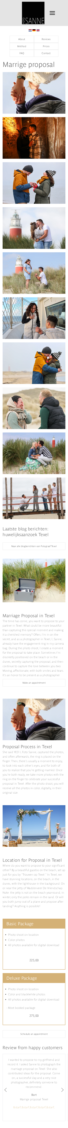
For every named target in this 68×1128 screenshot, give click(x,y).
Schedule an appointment (34, 1034)
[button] (52, 13)
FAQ (22, 53)
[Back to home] (29, 13)
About (21, 39)
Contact (46, 53)
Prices (46, 46)
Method (21, 46)
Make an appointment (34, 682)
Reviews (46, 39)
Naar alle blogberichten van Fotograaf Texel (34, 546)
